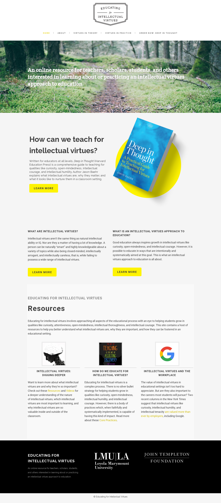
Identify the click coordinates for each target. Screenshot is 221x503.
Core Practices (108, 420)
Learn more (42, 272)
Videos (70, 390)
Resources (54, 390)
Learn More (44, 188)
